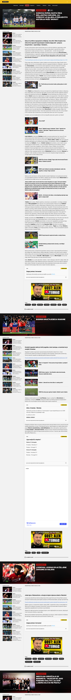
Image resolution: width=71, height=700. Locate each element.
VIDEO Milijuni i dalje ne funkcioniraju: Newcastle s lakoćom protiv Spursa (17, 84)
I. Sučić (51, 10)
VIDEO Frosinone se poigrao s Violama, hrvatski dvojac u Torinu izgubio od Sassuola (17, 78)
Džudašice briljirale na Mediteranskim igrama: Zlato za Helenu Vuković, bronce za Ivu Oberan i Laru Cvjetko (17, 66)
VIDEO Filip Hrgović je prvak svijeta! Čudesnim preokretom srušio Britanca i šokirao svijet (17, 41)
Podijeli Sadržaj (40, 10)
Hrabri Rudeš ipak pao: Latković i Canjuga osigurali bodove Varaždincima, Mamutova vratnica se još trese (17, 48)
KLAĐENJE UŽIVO (30, 414)
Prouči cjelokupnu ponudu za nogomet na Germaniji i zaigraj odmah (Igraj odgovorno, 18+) (46, 60)
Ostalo (14, 33)
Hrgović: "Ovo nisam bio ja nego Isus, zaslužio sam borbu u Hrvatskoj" (17, 35)
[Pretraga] (67, 2)
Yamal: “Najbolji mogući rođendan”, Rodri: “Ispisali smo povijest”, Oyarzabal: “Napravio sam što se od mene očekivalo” (52, 130)
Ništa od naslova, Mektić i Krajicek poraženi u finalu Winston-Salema (17, 60)
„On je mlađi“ (42, 120)
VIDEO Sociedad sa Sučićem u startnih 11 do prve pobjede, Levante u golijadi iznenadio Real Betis (17, 72)
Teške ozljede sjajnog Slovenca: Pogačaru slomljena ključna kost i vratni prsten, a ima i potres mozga (17, 54)
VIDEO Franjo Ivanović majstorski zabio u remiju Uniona (52, 235)
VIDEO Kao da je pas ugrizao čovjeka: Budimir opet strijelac (53, 392)
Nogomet (14, 45)
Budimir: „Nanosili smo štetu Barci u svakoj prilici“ (51, 382)
